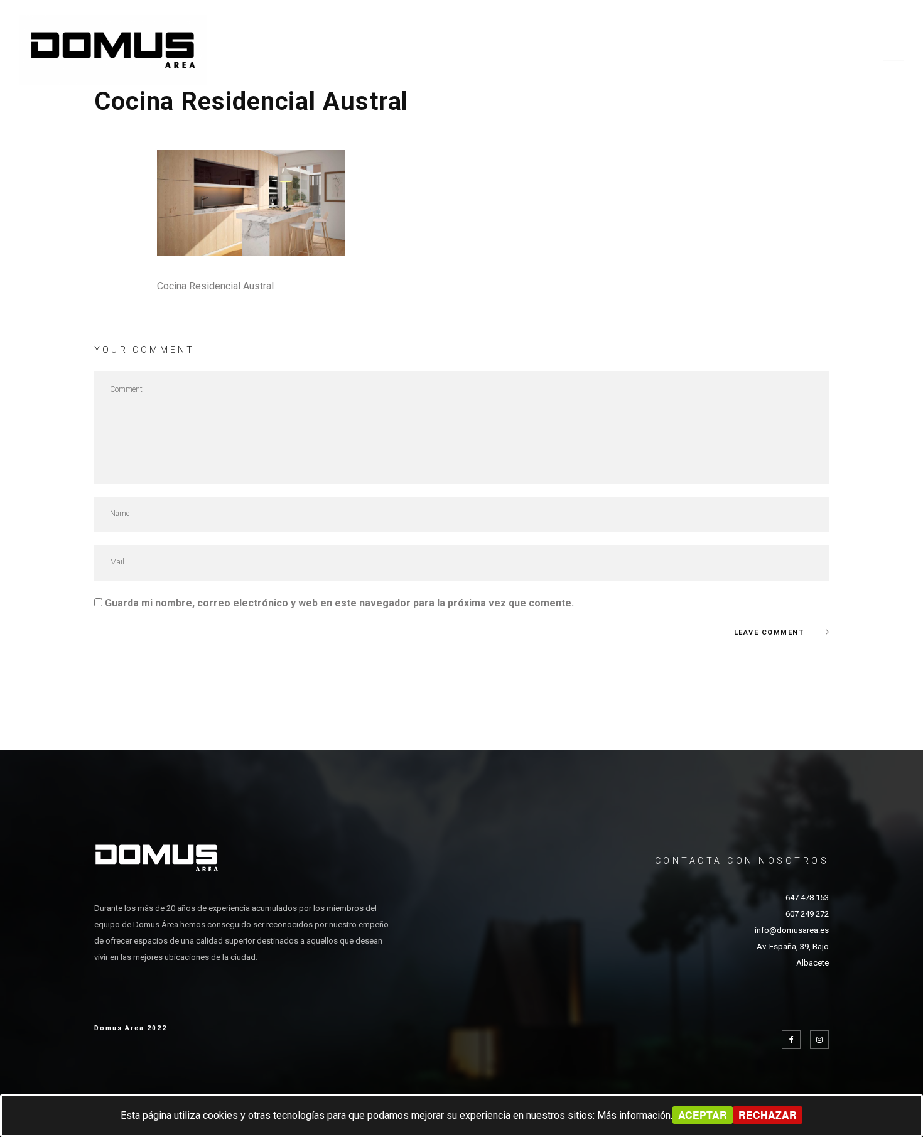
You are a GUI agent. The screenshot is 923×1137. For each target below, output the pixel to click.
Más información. (634, 1115)
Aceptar (702, 1114)
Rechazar (767, 1114)
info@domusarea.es (792, 930)
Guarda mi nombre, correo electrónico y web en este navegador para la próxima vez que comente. (339, 603)
